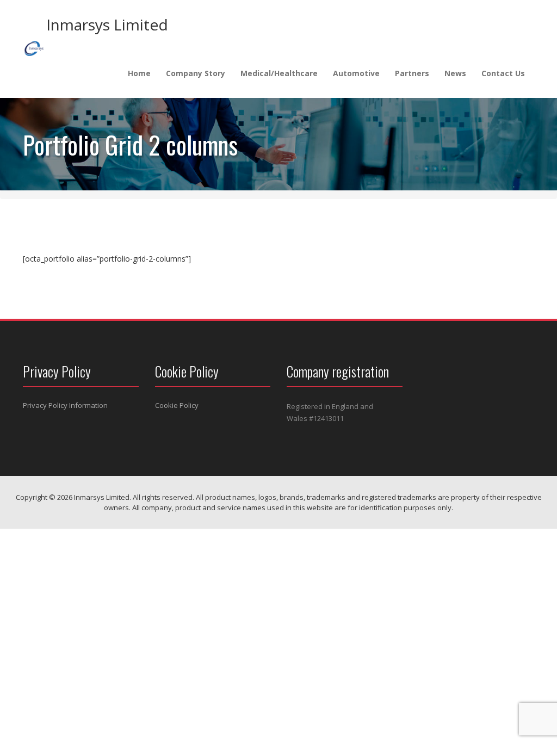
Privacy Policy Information (65, 405)
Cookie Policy (177, 405)
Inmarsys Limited (107, 24)
